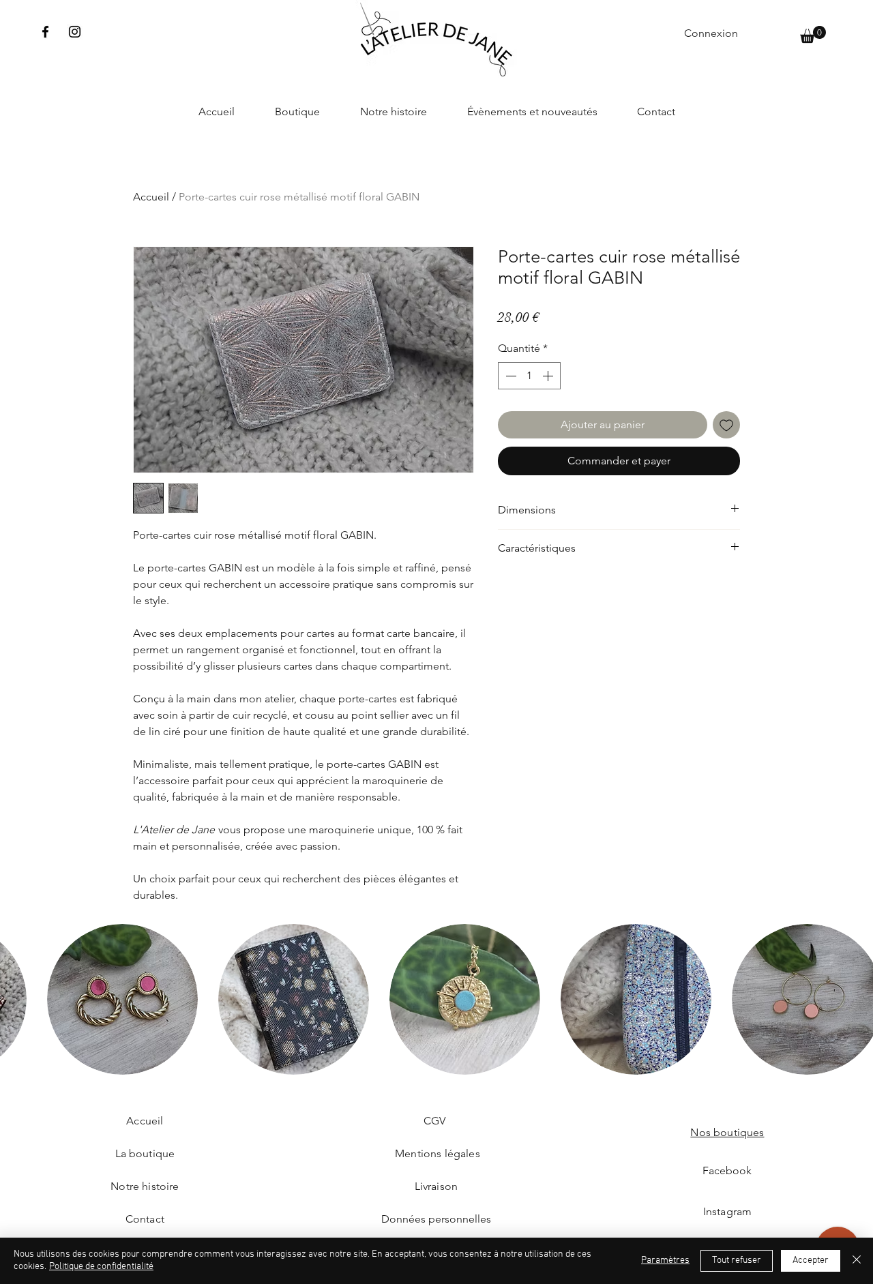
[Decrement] (509, 376)
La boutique (145, 1153)
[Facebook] (45, 32)
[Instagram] (75, 32)
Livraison (436, 1186)
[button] (813, 34)
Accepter (811, 1260)
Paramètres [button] (665, 1260)
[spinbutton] (529, 376)
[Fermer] (856, 1261)
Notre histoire (144, 1186)
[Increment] (549, 376)
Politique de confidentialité (101, 1266)
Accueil (151, 196)
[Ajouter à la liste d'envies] (726, 424)
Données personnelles (436, 1218)
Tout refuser (736, 1260)
